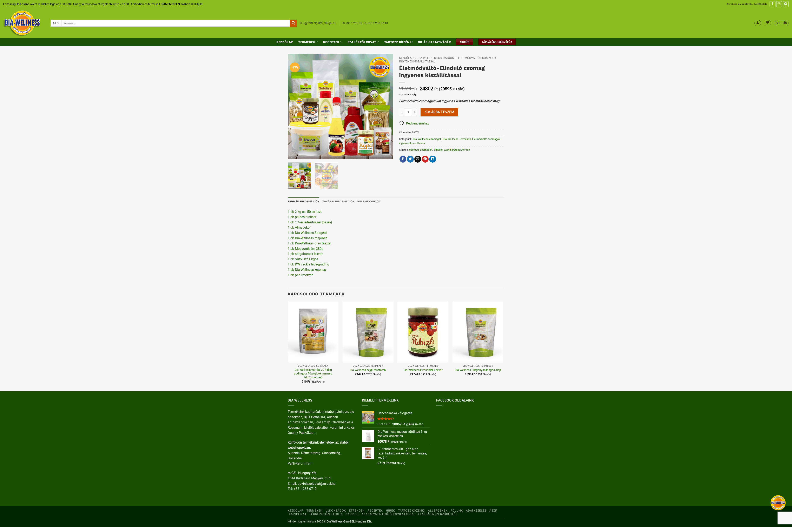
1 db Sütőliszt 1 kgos (303, 259)
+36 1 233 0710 (305, 489)
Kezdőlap (284, 42)
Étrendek (356, 510)
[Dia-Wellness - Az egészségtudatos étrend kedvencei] (23, 23)
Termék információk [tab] (303, 201)
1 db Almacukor (299, 227)
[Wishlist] (768, 23)
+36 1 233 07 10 (377, 23)
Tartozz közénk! (398, 42)
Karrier (352, 514)
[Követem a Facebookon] (773, 4)
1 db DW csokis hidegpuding (308, 264)
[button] (757, 23)
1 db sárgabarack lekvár (305, 254)
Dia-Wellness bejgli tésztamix (368, 370)
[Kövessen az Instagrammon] (779, 4)
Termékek (306, 42)
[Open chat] (778, 503)
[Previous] (295, 106)
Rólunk (457, 510)
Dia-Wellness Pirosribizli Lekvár (423, 370)
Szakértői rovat (362, 42)
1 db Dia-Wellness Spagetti (307, 233)
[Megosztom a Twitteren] (410, 159)
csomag (414, 149)
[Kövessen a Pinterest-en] (786, 4)
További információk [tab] (338, 201)
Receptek (331, 42)
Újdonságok (335, 510)
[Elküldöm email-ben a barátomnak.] (417, 159)
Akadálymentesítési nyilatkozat (388, 514)
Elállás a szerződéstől (438, 514)
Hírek (390, 510)
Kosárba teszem (439, 112)
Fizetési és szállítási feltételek (747, 4)
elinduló (438, 149)
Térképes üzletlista (326, 514)
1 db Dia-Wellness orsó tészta (309, 243)
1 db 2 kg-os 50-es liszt (305, 212)
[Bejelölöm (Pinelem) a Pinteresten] (425, 159)
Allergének (437, 510)
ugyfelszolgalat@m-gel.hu (319, 23)
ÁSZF (493, 510)
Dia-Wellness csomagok (436, 58)
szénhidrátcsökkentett (457, 149)
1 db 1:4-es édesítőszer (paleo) (310, 222)
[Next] (385, 106)
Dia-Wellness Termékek (457, 139)
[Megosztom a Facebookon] (403, 159)
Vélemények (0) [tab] (369, 201)
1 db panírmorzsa (300, 275)
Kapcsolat (297, 514)
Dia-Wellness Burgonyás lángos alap (478, 370)
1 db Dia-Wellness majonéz (307, 238)
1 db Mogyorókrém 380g (305, 249)
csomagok (426, 149)
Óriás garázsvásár (434, 42)
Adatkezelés (476, 510)
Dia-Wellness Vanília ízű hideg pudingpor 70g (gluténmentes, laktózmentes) (313, 373)
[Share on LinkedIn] (432, 159)
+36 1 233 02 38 (355, 23)
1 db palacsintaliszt (302, 217)
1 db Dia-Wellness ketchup (307, 270)
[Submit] (293, 23)
